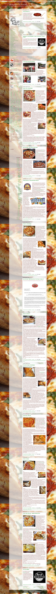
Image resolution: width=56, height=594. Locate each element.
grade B (32, 275)
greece (11, 112)
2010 (18, 218)
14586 (20, 91)
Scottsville (15, 125)
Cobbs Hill (33, 529)
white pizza (15, 130)
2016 (18, 162)
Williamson (17, 131)
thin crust (36, 275)
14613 (14, 93)
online (32, 487)
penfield (16, 122)
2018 (18, 160)
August (19, 172)
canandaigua (29, 275)
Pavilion (13, 122)
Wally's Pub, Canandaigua (27, 88)
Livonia (16, 117)
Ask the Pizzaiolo (15, 97)
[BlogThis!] (37, 21)
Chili (27, 455)
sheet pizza (20, 125)
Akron (14, 96)
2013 (18, 165)
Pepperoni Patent (16, 59)
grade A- (13, 109)
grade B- (20, 109)
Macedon (19, 117)
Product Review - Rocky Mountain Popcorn (31, 180)
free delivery (20, 107)
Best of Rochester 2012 (31, 39)
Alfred (20, 96)
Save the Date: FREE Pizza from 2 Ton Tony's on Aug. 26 (33, 279)
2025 (18, 159)
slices (34, 275)
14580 (17, 91)
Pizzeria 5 (43, 423)
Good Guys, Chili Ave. (27, 415)
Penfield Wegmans (16, 72)
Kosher (11, 116)
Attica (18, 97)
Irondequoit (12, 115)
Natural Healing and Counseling (14, 40)
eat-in (36, 360)
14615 (19, 93)
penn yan (20, 122)
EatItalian (11, 30)
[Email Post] (35, 21)
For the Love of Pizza (13, 33)
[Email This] (37, 47)
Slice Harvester (12, 52)
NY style (24, 509)
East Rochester (18, 105)
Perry (13, 123)
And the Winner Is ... (27, 11)
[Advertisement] (34, 28)
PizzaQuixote (12, 45)
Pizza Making (12, 44)
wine (19, 131)
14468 (13, 91)
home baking (19, 114)
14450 (17, 90)
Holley (17, 114)
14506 (15, 91)
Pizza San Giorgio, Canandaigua (19, 199)
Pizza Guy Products (12, 43)
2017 (18, 161)
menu (39, 230)
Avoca (20, 97)
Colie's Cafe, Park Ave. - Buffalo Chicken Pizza (31, 513)
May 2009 (42, 419)
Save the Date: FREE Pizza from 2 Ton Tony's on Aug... (19, 194)
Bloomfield (11, 99)
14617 (14, 94)
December (19, 167)
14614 (17, 93)
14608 (26, 360)
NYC (17, 120)
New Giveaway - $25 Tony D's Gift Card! (30, 147)
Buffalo (14, 100)
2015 (18, 163)
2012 (18, 166)
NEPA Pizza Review (12, 39)
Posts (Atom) (27, 588)
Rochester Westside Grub (13, 50)
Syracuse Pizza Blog (12, 54)
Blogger (29, 591)
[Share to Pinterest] (40, 47)
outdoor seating (42, 360)
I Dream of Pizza (12, 34)
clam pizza (19, 102)
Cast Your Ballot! (26, 569)
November (19, 168)
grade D (39, 360)
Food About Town (12, 31)
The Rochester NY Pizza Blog (18, 4)
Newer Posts (25, 587)
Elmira (16, 106)
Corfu (16, 103)
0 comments (33, 21)
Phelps (16, 123)
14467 (11, 91)
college (14, 103)
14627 (12, 96)
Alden (16, 96)
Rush (12, 125)
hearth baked (18, 113)
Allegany (12, 97)
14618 (17, 94)
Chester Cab (37, 529)
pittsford (19, 123)
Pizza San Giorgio (41, 372)
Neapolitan (11, 119)
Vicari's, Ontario (26, 458)
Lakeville (13, 116)
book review (14, 99)
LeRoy (11, 117)
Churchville (17, 102)
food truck (17, 107)
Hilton (15, 114)
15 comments (33, 175)
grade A (20, 108)
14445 (15, 90)
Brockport (11, 100)
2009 (18, 219)
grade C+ (14, 111)
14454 (20, 90)
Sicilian (12, 126)
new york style (19, 119)
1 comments (33, 142)
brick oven (26, 275)
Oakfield (20, 120)
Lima (13, 117)
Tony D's (27, 15)
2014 (18, 164)
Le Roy (20, 116)
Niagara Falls (11, 120)
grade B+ (13, 110)
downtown (34, 360)
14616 (11, 94)
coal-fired (11, 103)
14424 (11, 90)
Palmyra (11, 122)
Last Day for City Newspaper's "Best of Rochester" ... (19, 176)
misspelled (39, 326)
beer (27, 360)
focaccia (14, 107)
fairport (19, 106)
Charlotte (11, 102)
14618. (20, 94)
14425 (13, 90)
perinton (11, 123)
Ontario (26, 509)
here (40, 229)
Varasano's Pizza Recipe (13, 55)
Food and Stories (12, 32)
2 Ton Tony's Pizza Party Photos (29, 61)
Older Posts (44, 587)
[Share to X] (38, 21)
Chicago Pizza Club (12, 29)
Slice (11, 51)
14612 (11, 93)
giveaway (11, 108)
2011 (18, 217)
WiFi (13, 131)
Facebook (37, 136)
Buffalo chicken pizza (18, 100)
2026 (18, 158)
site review (15, 126)
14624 (26, 455)
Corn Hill (32, 360)
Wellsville (12, 130)
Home (34, 587)
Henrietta (11, 114)
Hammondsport (13, 113)
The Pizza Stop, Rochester (14, 68)
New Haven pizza (15, 119)
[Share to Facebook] (39, 21)
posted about (37, 95)
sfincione (17, 125)
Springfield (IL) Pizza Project (13, 53)
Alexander (18, 96)
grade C (17, 110)
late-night (16, 116)
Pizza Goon (11, 42)
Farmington (11, 107)
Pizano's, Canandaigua (27, 223)
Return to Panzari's (26, 313)
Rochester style (32, 455)
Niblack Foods (12, 41)
